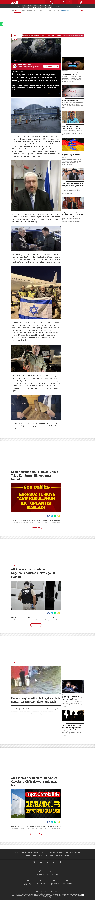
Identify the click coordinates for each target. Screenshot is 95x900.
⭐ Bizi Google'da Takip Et (51, 66)
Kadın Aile (56, 10)
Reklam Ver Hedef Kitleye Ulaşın (28, 883)
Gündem (17, 10)
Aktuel (50, 10)
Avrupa (67, 855)
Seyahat (59, 852)
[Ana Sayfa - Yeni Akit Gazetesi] (14, 2)
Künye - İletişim (50, 874)
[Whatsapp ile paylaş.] (37, 60)
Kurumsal (60, 865)
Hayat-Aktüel (15, 662)
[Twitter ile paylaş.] (34, 60)
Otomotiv (77, 852)
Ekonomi (29, 10)
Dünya (41, 10)
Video (40, 865)
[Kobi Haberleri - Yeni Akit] (66, 10)
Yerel (45, 855)
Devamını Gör (35, 527)
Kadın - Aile (52, 852)
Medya (28, 855)
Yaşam (34, 855)
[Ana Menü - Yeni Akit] (12, 10)
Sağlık (40, 855)
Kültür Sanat (59, 855)
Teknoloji (35, 10)
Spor (46, 10)
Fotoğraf (47, 865)
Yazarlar (54, 865)
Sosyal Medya (40, 874)
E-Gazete (34, 865)
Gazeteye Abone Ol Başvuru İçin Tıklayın (41, 883)
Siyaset (23, 10)
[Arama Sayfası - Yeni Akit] (82, 10)
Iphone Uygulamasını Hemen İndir (54, 883)
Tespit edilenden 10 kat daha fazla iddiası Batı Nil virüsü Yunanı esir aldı (26, 35)
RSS (57, 874)
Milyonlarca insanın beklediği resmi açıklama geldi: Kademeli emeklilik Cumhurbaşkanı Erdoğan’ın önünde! (68, 35)
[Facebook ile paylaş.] (48, 131)
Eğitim (51, 855)
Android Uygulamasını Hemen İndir (67, 883)
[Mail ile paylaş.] (41, 60)
